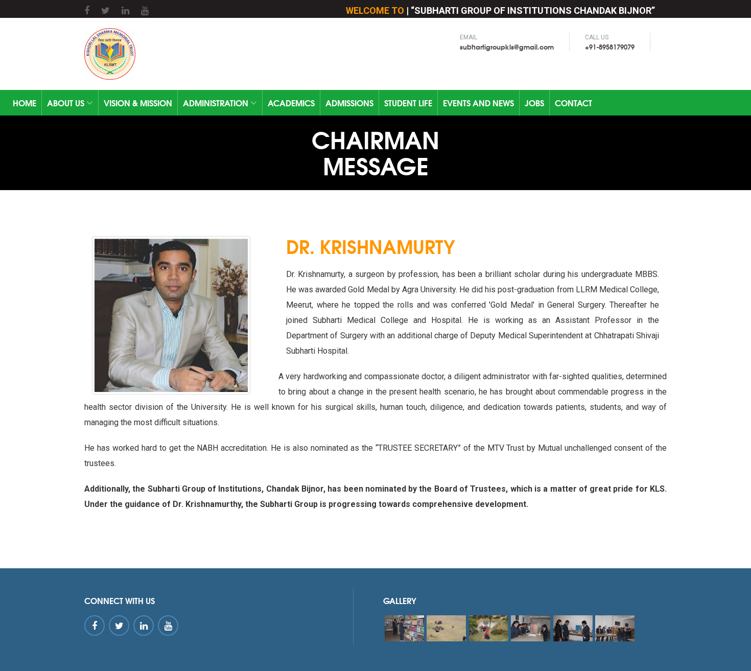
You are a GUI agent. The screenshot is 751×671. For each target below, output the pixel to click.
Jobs (534, 102)
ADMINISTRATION (216, 102)
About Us (66, 102)
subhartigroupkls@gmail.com (507, 46)
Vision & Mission (138, 102)
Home (24, 102)
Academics (291, 102)
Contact (573, 102)
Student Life (408, 102)
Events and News (478, 102)
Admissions (349, 102)
